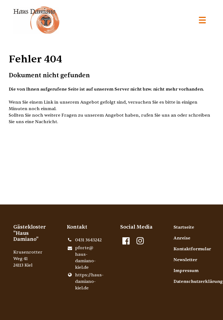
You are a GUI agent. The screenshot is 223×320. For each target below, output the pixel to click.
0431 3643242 (88, 240)
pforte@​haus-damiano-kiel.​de (85, 257)
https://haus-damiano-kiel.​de (89, 281)
